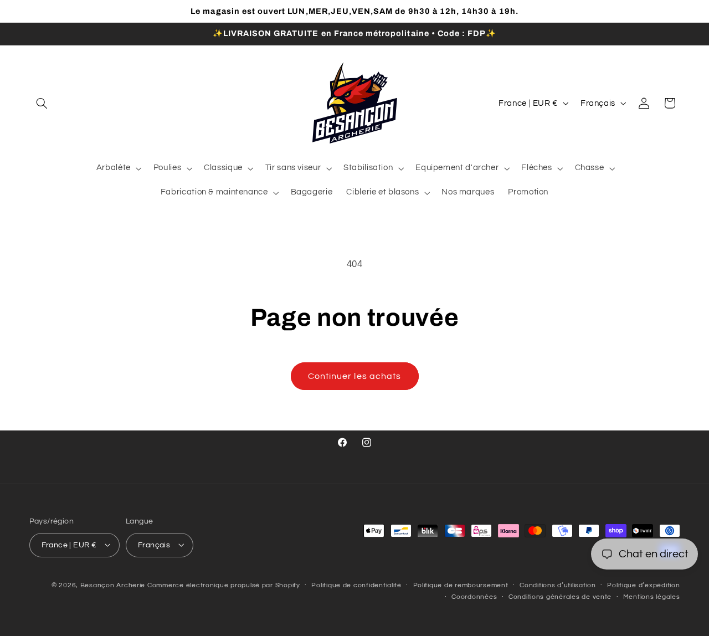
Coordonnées (474, 597)
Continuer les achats (354, 376)
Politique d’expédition (643, 585)
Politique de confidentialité (356, 585)
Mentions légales (651, 597)
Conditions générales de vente (560, 597)
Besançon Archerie (113, 585)
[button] (42, 103)
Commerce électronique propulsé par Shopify (223, 585)
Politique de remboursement (460, 585)
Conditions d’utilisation (558, 585)
